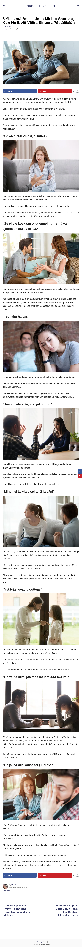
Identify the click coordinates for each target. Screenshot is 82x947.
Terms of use (30, 942)
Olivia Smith (8, 26)
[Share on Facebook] (80, 471)
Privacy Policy (42, 942)
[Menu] (3, 5)
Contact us (52, 942)
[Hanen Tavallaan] (40, 6)
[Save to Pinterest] (80, 476)
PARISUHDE (7, 891)
